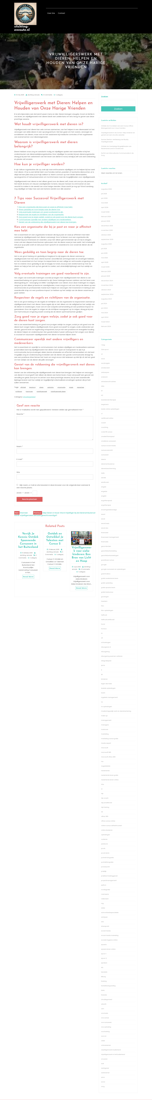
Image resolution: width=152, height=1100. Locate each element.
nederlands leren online (110, 780)
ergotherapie (106, 505)
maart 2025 (105, 267)
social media (106, 931)
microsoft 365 (106, 752)
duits (103, 473)
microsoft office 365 (108, 757)
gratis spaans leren (108, 587)
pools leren (105, 853)
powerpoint (105, 867)
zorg (102, 1086)
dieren (41, 387)
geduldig (50, 387)
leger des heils (106, 684)
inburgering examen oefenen (112, 656)
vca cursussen (106, 1022)
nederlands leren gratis (109, 775)
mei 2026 (104, 203)
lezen (103, 693)
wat (102, 1063)
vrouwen (104, 1059)
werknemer (105, 1073)
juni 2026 (104, 198)
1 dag (103, 345)
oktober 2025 (106, 235)
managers (105, 725)
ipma (103, 665)
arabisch (104, 377)
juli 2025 (104, 249)
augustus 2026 (106, 189)
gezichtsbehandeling (109, 551)
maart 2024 (105, 322)
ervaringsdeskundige (109, 510)
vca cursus (105, 1018)
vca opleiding (106, 1027)
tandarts (104, 972)
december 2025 (107, 226)
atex (102, 386)
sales (103, 908)
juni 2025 (104, 253)
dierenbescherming (108, 468)
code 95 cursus (106, 432)
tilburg (103, 977)
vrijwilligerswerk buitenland (111, 1050)
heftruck (104, 615)
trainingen (29, 391)
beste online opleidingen (110, 409)
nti (102, 812)
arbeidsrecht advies (108, 381)
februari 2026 (106, 216)
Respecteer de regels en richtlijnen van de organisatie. (41, 214)
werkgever (105, 1068)
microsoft (104, 748)
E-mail (20, 459)
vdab (103, 1041)
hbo (102, 606)
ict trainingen (105, 642)
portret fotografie (107, 858)
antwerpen (105, 372)
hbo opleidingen (107, 610)
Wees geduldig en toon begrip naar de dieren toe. (39, 209)
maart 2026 (105, 212)
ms (102, 761)
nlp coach (104, 798)
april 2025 (104, 262)
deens (103, 459)
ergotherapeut (106, 500)
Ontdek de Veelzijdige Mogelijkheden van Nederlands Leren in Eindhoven (116, 147)
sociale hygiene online (109, 940)
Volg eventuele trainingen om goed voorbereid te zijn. (41, 212)
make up (104, 716)
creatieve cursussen (108, 441)
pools (103, 848)
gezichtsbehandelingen (110, 555)
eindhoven (105, 482)
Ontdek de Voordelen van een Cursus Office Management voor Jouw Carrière (117, 127)
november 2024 (107, 285)
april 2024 (104, 317)
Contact (61, 13)
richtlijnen (18, 391)
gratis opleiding (106, 583)
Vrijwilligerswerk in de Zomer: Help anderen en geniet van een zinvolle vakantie (118, 134)
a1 (102, 354)
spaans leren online (108, 949)
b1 (102, 391)
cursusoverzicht (107, 450)
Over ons (51, 13)
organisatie (61, 387)
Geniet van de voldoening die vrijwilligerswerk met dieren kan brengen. (48, 222)
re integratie (105, 890)
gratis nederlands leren (109, 578)
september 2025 (107, 239)
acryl (103, 359)
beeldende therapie (108, 400)
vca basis (104, 1013)
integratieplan (106, 661)
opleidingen (105, 835)
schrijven (104, 917)
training (104, 981)
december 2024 (107, 281)
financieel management (110, 537)
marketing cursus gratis (109, 739)
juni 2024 (104, 308)
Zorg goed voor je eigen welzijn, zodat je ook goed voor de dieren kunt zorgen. (51, 217)
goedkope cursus (107, 560)
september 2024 (107, 294)
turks (103, 990)
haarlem (104, 601)
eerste (103, 478)
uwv (102, 1009)
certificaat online (107, 418)
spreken (104, 963)
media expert (106, 743)
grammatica (105, 574)
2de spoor (105, 349)
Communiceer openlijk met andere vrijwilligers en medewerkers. (45, 219)
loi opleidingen (106, 706)
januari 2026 (105, 221)
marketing (105, 734)
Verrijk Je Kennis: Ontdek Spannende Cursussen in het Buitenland (28, 540)
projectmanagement (109, 880)
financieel (104, 533)
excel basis (105, 523)
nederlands (105, 771)
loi (102, 702)
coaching (104, 427)
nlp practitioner (106, 803)
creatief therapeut (107, 436)
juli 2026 (104, 194)
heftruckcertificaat (107, 619)
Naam (20, 446)
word (103, 1082)
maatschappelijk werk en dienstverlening (116, 711)
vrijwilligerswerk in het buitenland (113, 1054)
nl (101, 789)
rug (102, 903)
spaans (104, 944)
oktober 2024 (106, 290)
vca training (105, 1031)
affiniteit (23, 387)
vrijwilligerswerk (42, 391)
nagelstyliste (105, 766)
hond (103, 624)
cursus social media (108, 446)
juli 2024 (104, 303)
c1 (101, 414)
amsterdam (105, 368)
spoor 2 (104, 958)
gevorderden (106, 546)
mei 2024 (104, 313)
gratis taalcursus (107, 592)
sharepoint (105, 926)
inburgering (105, 652)
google (103, 565)
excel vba (104, 528)
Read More (28, 577)
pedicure (104, 844)
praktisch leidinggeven (109, 876)
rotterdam (105, 899)
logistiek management (109, 697)
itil (102, 674)
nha (102, 784)
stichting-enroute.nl (22, 28)
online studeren (106, 830)
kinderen (104, 679)
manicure (104, 729)
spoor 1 (103, 954)
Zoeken (104, 96)
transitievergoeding (108, 986)
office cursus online (108, 821)
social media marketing (109, 935)
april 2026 (104, 207)
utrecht (103, 1004)
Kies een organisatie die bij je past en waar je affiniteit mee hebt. (46, 207)
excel (103, 519)
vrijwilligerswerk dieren (58, 391)
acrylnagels (105, 363)
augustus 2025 (106, 244)
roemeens (105, 894)
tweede (104, 995)
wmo (103, 1077)
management (106, 720)
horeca (103, 629)
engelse (104, 491)
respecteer (80, 387)
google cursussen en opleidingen (113, 569)
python (103, 885)
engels (103, 487)
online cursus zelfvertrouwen (111, 825)
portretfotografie (107, 862)
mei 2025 (104, 258)
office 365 (104, 816)
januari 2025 (105, 276)
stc (102, 967)
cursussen (105, 455)
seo (102, 922)
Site (18, 472)
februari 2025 (106, 271)
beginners (105, 404)
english (103, 496)
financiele (104, 542)
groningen (105, 597)
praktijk (103, 871)
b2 (102, 395)
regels (71, 387)
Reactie (20, 414)
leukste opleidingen (108, 688)
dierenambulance (107, 464)
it (101, 670)
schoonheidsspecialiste (110, 912)
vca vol (103, 1036)
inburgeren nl (106, 647)
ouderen (104, 839)
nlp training (105, 807)
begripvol (32, 387)
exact (103, 514)
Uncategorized (29, 397)
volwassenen (106, 1045)
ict (102, 638)
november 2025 (107, 230)
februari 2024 (106, 326)
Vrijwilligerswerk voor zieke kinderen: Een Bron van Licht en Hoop (81, 554)
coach (103, 423)
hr (102, 633)
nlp (102, 793)
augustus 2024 (106, 299)
